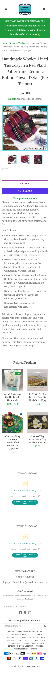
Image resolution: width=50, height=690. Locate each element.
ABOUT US (11, 631)
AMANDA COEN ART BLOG (16, 637)
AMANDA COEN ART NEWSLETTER (29, 631)
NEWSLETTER (40, 640)
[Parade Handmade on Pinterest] (25, 613)
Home (4, 43)
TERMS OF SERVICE (21, 649)
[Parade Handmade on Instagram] (29, 613)
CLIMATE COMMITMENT (18, 634)
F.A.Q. (20, 640)
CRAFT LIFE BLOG (36, 634)
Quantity (5, 169)
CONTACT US (11, 640)
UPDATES (34, 649)
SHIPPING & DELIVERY (25, 646)
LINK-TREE (28, 640)
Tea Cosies (23, 43)
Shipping (13, 98)
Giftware (13, 43)
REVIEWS (11, 646)
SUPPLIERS (40, 646)
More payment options (25, 198)
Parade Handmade (32, 666)
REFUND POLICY (38, 643)
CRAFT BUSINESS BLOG (36, 637)
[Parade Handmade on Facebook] (20, 613)
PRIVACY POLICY (14, 643)
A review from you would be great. (25, 502)
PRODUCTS (26, 643)
